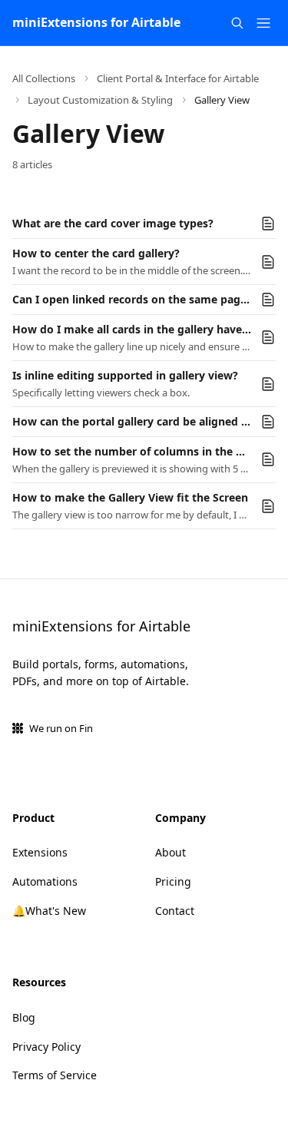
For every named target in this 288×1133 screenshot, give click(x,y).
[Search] (237, 23)
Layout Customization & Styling (100, 100)
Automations (45, 881)
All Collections (43, 78)
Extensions (40, 852)
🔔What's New (49, 910)
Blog (23, 1017)
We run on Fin (61, 728)
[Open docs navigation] (263, 23)
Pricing (173, 881)
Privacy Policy (46, 1046)
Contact (174, 910)
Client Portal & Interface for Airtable (178, 78)
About (170, 852)
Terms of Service (54, 1075)
